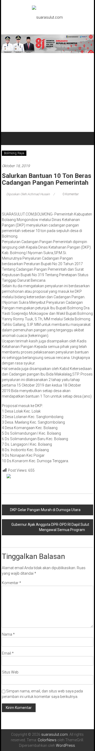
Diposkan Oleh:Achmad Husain (28, 194)
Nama (8, 634)
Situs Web (10, 672)
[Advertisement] (47, 92)
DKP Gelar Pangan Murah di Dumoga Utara (45, 510)
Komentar (11, 583)
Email (8, 653)
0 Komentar (70, 194)
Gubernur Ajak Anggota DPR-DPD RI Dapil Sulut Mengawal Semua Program (50, 527)
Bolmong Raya (14, 153)
